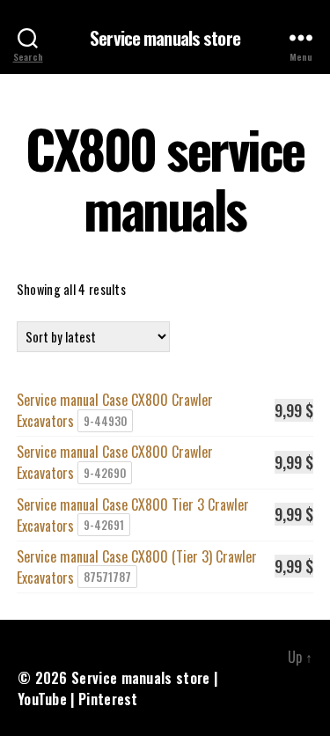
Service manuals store (165, 37)
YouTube (42, 699)
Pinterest (108, 699)
